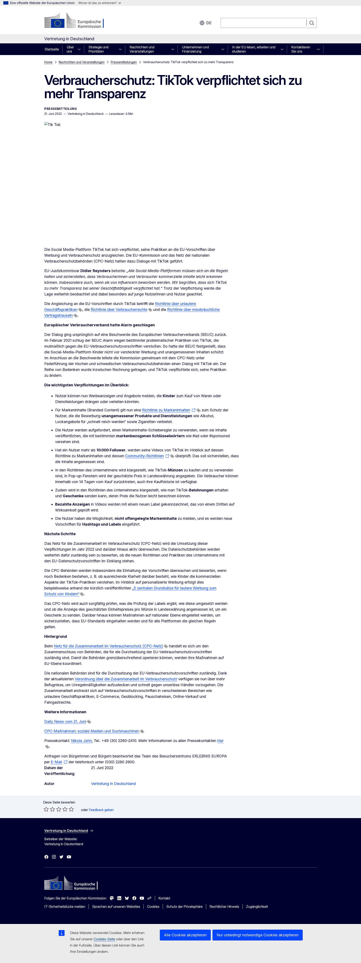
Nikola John (81, 740)
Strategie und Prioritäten (98, 49)
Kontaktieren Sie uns (300, 49)
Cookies (153, 906)
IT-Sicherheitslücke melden (64, 906)
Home (48, 62)
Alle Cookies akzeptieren (185, 935)
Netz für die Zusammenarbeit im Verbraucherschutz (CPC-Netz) (108, 646)
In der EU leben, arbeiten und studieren (253, 49)
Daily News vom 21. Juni (65, 721)
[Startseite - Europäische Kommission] (78, 21)
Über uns (70, 49)
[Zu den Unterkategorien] (80, 49)
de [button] (208, 23)
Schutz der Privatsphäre (184, 906)
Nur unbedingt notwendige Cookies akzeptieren (258, 935)
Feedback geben (101, 810)
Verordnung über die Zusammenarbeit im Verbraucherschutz (126, 679)
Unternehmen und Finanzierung (195, 49)
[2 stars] (49, 809)
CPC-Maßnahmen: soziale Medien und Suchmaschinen (91, 731)
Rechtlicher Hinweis (224, 906)
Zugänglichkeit (257, 906)
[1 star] (46, 809)
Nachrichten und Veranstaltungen (142, 49)
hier (220, 740)
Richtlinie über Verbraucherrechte (119, 309)
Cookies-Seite (104, 939)
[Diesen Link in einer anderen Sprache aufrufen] (80, 310)
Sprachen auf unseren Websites (116, 906)
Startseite (51, 49)
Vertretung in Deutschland (113, 783)
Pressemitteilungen (124, 62)
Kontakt (164, 898)
